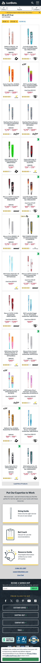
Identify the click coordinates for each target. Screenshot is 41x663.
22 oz (4, 21)
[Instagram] (17, 601)
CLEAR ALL (22, 21)
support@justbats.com (20, 572)
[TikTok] (35, 601)
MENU (38, 3)
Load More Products (20, 484)
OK (20, 659)
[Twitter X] (11, 601)
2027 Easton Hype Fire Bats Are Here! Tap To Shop (19, 12)
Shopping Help (19, 615)
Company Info (20, 622)
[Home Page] (9, 3)
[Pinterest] (23, 601)
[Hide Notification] (39, 12)
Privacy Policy (32, 653)
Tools (20, 630)
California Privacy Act (12, 655)
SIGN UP (34, 588)
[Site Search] (32, 3)
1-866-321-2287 (20, 568)
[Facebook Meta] (5, 601)
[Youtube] (29, 601)
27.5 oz (12, 21)
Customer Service (19, 607)
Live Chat (20, 575)
